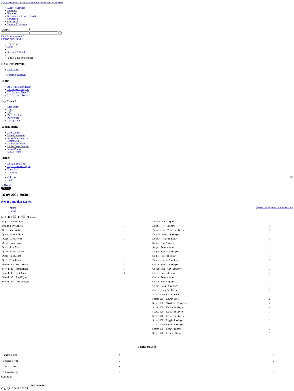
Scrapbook (12, 18)
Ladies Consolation (16, 143)
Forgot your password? (12, 36)
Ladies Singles (14, 141)
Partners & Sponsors (17, 24)
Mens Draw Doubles (17, 138)
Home (10, 46)
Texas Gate (12, 169)
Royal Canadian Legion (18, 166)
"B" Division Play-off (17, 92)
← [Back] (6, 185)
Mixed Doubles (14, 149)
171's (9, 109)
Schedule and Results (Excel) (21, 16)
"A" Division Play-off (18, 89)
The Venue (12, 172)
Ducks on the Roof (16, 163)
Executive (12, 10)
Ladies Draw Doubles (18, 146)
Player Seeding (14, 115)
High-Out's (12, 106)
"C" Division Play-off (17, 95)
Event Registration (16, 7)
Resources (12, 13)
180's (9, 112)
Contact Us (12, 21)
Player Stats (13, 118)
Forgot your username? (12, 38)
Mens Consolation (16, 135)
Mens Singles (13, 132)
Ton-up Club (13, 120)
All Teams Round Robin (19, 86)
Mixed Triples (14, 152)
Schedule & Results (16, 52)
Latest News (13, 69)
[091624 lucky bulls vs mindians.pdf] (274, 207)
